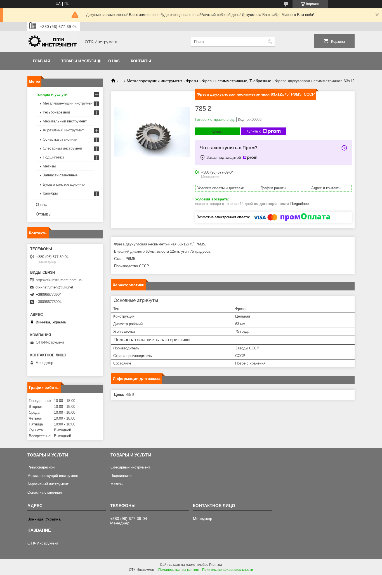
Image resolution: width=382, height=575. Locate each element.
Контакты (141, 61)
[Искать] (270, 42)
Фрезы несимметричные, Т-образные (236, 81)
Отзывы (43, 214)
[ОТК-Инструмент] (52, 41)
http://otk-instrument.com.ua (59, 280)
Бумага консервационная (64, 184)
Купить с (253, 131)
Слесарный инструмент (62, 148)
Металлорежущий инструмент (154, 81)
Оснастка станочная (60, 139)
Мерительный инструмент (65, 121)
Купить (217, 131)
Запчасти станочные (60, 175)
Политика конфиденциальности (227, 570)
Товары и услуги (78, 61)
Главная (41, 61)
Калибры (50, 193)
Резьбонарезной (56, 112)
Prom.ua (215, 565)
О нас (114, 61)
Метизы (49, 166)
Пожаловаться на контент (179, 570)
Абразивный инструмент (63, 130)
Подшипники (53, 157)
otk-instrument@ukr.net (54, 287)
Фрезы (192, 81)
